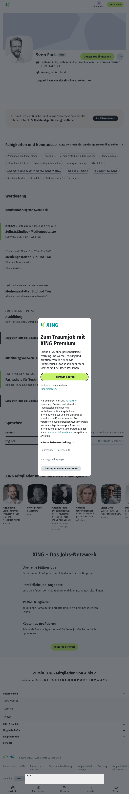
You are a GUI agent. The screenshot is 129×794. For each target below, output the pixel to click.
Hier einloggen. (48, 389)
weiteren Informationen (60, 432)
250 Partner (70, 400)
